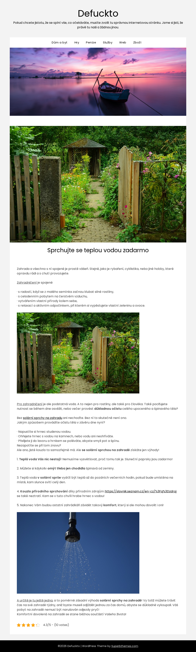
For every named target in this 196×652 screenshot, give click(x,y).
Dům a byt (60, 42)
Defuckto (98, 13)
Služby (107, 42)
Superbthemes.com (124, 646)
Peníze (91, 42)
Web (122, 42)
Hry (76, 42)
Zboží (137, 42)
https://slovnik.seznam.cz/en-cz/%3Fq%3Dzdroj (140, 491)
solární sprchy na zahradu (42, 418)
